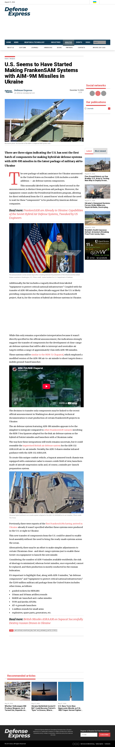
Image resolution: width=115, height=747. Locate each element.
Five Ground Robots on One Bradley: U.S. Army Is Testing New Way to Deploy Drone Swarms (97, 179)
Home (6, 58)
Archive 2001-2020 (99, 47)
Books (59, 47)
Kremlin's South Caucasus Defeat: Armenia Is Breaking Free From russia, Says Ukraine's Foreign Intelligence (97, 233)
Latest (89, 151)
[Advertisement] (73, 22)
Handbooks (48, 47)
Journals (34, 47)
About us (10, 47)
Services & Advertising (87, 744)
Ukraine (43, 630)
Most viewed (100, 151)
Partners (69, 47)
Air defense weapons (22, 630)
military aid (35, 630)
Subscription (99, 744)
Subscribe (104, 735)
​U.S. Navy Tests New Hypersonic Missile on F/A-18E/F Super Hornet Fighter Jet (69, 709)
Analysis (12, 58)
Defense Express (23, 90)
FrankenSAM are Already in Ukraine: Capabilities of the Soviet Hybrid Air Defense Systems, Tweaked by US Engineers (46, 214)
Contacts (81, 47)
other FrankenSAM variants (58, 430)
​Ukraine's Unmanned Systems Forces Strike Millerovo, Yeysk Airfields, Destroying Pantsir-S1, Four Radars (97, 206)
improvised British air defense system (42, 445)
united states (52, 630)
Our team (22, 47)
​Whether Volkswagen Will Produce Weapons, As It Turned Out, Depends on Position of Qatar (15, 709)
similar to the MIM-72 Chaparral (47, 354)
